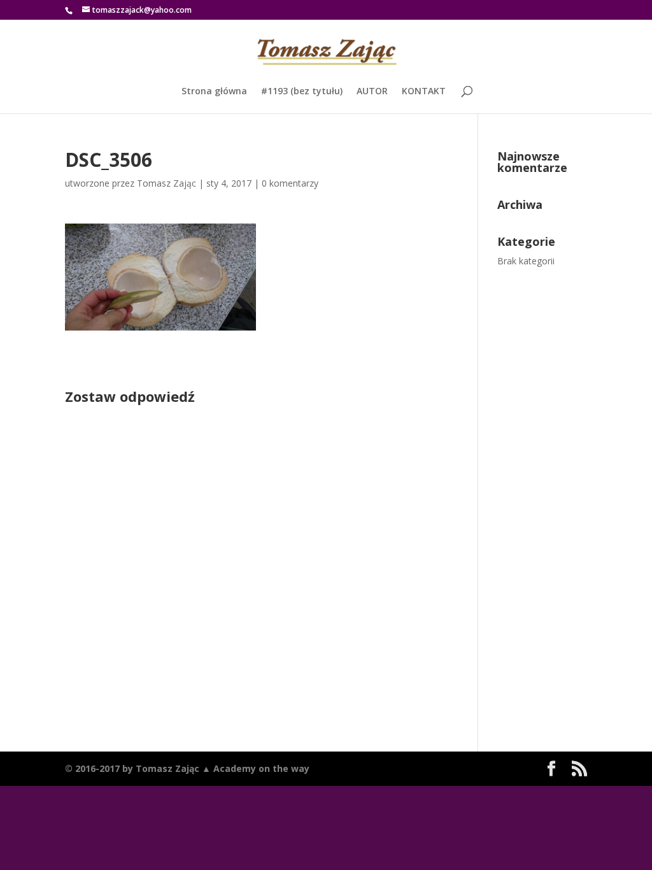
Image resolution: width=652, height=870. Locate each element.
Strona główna (214, 92)
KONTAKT (424, 92)
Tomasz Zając (166, 183)
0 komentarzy (290, 183)
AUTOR (372, 92)
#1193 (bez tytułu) (302, 92)
